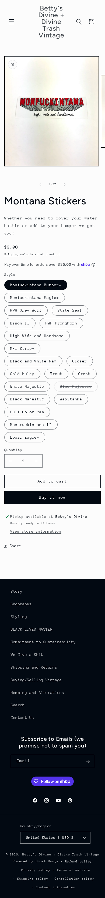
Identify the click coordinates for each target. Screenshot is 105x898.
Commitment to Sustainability (43, 642)
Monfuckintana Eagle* (34, 297)
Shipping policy (32, 878)
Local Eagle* (25, 437)
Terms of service (73, 870)
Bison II (20, 323)
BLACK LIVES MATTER (31, 629)
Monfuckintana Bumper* (35, 285)
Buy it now (52, 497)
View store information (35, 531)
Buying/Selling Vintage (36, 680)
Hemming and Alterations (37, 692)
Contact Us (22, 717)
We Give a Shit (27, 654)
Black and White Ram (33, 361)
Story (16, 591)
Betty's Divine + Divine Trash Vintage (60, 854)
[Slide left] (40, 184)
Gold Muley (22, 374)
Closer (79, 361)
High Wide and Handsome (37, 336)
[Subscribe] (88, 761)
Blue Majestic (79, 388)
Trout (56, 374)
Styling (19, 616)
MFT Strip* (22, 348)
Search (18, 705)
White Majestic (27, 386)
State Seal (70, 310)
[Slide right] (65, 184)
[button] (11, 21)
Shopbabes (21, 604)
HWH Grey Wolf (26, 310)
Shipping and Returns (34, 667)
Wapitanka (71, 399)
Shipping (11, 254)
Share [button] (15, 546)
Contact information (55, 887)
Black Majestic (27, 399)
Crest (84, 374)
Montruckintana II (31, 424)
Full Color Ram (27, 412)
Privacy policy (35, 870)
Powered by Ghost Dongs (36, 861)
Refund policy (78, 861)
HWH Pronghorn (61, 323)
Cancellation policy (74, 878)
